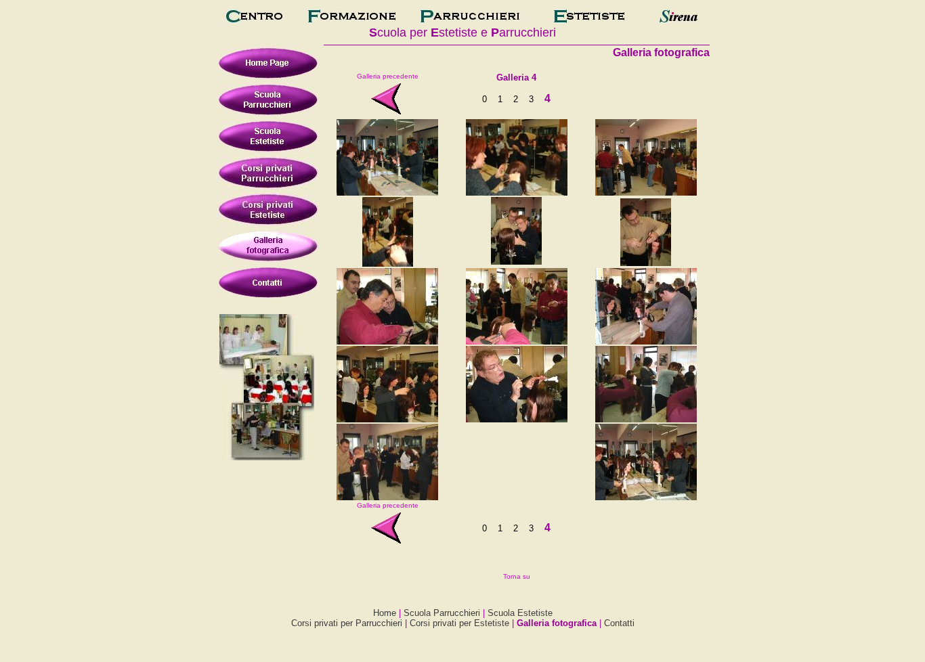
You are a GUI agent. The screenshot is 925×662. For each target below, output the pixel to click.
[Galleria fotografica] (351, 19)
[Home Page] (254, 19)
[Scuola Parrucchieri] (470, 19)
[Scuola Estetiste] (589, 19)
